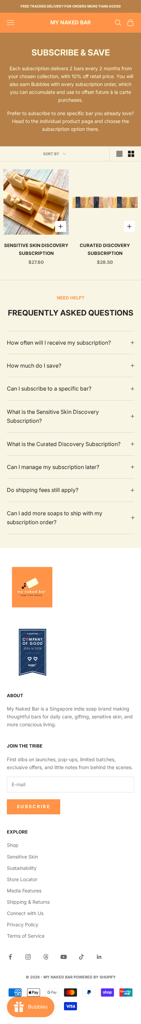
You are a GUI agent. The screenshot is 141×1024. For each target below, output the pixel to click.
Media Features (24, 890)
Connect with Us (25, 913)
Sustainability (22, 868)
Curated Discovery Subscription (105, 249)
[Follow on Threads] (45, 956)
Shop (12, 845)
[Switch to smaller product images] (131, 154)
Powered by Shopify (95, 977)
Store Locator (22, 879)
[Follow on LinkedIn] (99, 956)
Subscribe (33, 806)
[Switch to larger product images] (119, 154)
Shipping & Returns (28, 902)
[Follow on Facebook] (10, 956)
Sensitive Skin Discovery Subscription (36, 249)
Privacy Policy (22, 924)
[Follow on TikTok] (81, 956)
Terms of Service (25, 936)
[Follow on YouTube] (63, 956)
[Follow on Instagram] (28, 956)
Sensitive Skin (22, 857)
